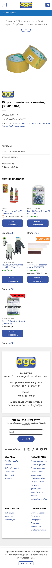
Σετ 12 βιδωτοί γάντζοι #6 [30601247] (13, 322)
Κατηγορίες (11, 13)
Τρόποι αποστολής (38, 468)
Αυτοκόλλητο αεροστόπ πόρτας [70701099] (37, 266)
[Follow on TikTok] (32, 449)
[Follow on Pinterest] (41, 449)
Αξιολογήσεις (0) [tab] (9, 157)
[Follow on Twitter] (37, 449)
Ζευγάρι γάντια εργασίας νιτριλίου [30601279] (12, 266)
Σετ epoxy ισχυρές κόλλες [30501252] (13, 212)
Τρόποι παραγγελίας (39, 461)
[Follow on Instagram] (28, 449)
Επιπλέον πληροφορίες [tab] (13, 151)
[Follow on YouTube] (45, 449)
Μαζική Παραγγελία (39, 499)
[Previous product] (29, 30)
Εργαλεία (10, 21)
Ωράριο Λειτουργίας (13, 468)
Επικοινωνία (10, 464)
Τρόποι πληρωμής (38, 464)
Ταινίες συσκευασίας (37, 24)
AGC (11, 232)
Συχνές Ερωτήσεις (38, 513)
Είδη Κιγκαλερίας (26, 21)
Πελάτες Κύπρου (37, 482)
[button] (4, 5)
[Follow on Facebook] (24, 449)
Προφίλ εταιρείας (12, 461)
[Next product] (23, 30)
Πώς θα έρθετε (10, 471)
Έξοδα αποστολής (38, 478)
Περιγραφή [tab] (7, 146)
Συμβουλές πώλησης (39, 530)
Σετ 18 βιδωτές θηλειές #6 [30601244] (38, 212)
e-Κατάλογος (10, 519)
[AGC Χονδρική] (26, 5)
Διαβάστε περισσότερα (12, 223)
